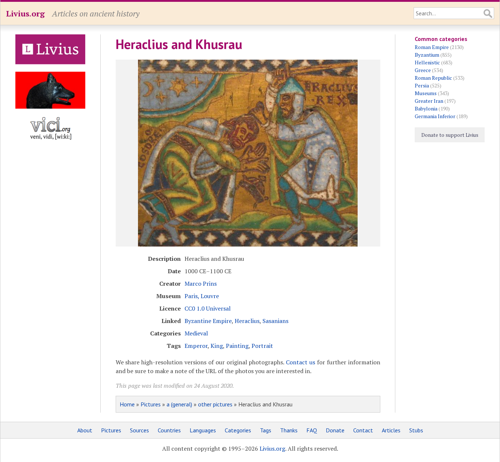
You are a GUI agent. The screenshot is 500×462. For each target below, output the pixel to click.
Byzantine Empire (208, 321)
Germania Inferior (435, 116)
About (84, 430)
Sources (139, 430)
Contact (363, 430)
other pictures (215, 404)
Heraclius (247, 321)
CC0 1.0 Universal (207, 308)
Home (127, 404)
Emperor (196, 346)
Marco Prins (200, 283)
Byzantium (427, 54)
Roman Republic (433, 77)
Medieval (196, 333)
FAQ (311, 430)
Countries (169, 430)
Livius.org (25, 13)
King (216, 346)
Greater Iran (429, 100)
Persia (422, 85)
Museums (426, 93)
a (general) (179, 404)
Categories (238, 430)
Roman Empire (432, 47)
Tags (265, 430)
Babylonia (426, 108)
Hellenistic (427, 62)
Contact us (300, 362)
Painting (237, 346)
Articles (391, 430)
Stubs (416, 430)
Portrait (262, 346)
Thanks (289, 430)
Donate (335, 430)
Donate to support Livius (449, 134)
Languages (203, 430)
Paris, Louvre (201, 296)
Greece (423, 70)
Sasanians (275, 321)
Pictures (151, 404)
